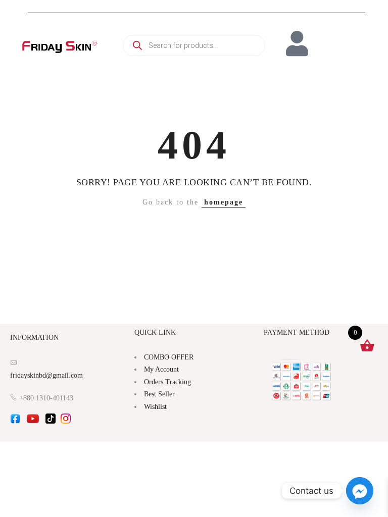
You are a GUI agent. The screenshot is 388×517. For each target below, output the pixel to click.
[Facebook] (15, 422)
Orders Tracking (167, 382)
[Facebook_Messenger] (359, 490)
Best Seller (159, 394)
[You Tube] (32, 422)
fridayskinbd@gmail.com (46, 375)
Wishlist (155, 406)
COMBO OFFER (168, 357)
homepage (223, 202)
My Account (161, 369)
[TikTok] (50, 422)
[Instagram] (66, 422)
